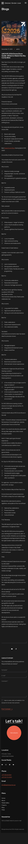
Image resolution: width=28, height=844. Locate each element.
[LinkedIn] (9, 764)
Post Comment (6, 709)
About (3, 800)
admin (18, 49)
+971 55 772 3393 (7, 777)
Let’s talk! (14, 721)
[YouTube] (12, 649)
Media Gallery (5, 803)
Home (3, 798)
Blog (3, 807)
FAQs (3, 810)
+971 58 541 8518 (6, 775)
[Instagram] (6, 764)
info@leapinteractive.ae (8, 785)
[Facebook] (16, 649)
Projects (4, 805)
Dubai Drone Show (9, 148)
